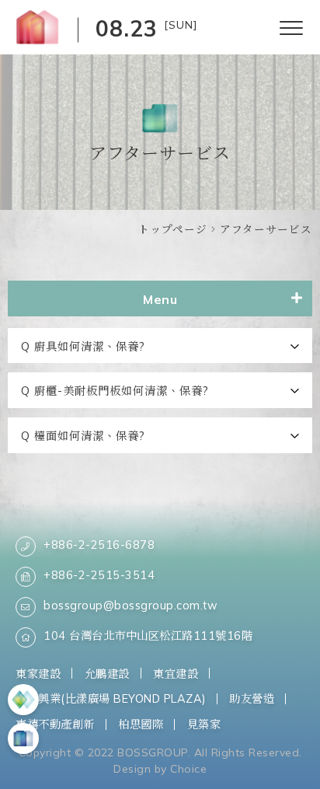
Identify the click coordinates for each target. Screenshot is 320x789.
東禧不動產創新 (55, 724)
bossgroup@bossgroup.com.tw (130, 605)
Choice (188, 769)
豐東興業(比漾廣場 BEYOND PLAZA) (111, 698)
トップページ (172, 229)
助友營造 (251, 698)
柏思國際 (140, 724)
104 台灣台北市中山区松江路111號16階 (147, 635)
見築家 (204, 724)
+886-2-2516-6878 (99, 544)
